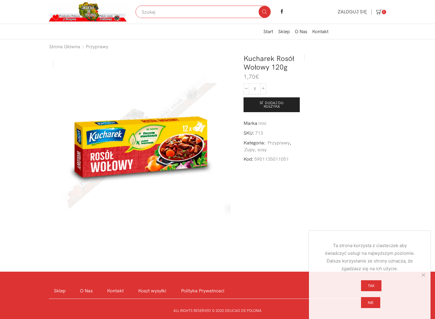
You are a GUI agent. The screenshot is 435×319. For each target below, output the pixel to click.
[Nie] (423, 275)
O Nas (301, 31)
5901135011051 (271, 159)
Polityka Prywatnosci (202, 291)
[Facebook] (282, 11)
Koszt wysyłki (152, 291)
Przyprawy (97, 46)
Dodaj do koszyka (274, 105)
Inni (262, 123)
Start (268, 31)
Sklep (284, 31)
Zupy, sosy (255, 149)
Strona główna (64, 46)
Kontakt (320, 31)
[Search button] (264, 12)
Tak (371, 285)
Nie (370, 302)
